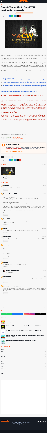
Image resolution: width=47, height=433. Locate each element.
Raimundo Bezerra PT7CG (10, 193)
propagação (23, 364)
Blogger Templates (9, 431)
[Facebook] (10, 16)
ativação (23, 373)
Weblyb (20, 431)
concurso (23, 359)
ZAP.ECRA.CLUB (16, 137)
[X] (18, 16)
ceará (6, 4)
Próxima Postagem (42, 307)
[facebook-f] (17, 314)
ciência (23, 361)
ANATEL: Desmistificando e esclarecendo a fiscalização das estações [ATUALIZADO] (23, 325)
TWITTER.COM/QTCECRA (20, 140)
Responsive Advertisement (23, 397)
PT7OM (5, 228)
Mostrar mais (44, 164)
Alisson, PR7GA (5, 49)
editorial (23, 370)
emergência (23, 356)
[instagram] (29, 314)
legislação (23, 349)
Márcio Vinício (7, 276)
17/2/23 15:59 (44, 270)
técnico (23, 368)
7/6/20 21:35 (44, 218)
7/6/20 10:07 (44, 185)
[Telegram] (15, 16)
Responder (5, 189)
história (23, 358)
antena (23, 371)
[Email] (20, 16)
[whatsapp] (6, 314)
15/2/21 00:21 (44, 236)
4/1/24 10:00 (44, 276)
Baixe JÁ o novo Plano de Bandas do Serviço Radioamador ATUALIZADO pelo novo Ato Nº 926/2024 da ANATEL (25, 336)
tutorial (23, 375)
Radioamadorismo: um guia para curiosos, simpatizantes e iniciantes (21, 340)
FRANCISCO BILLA (7, 236)
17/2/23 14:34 (44, 262)
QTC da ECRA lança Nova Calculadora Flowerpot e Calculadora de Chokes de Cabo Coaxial (25, 320)
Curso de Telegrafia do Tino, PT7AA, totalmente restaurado (7, 176)
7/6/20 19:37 (44, 193)
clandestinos (23, 376)
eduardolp (6, 245)
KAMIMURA (6, 185)
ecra (23, 353)
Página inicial (3, 4)
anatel (23, 354)
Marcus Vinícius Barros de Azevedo (12, 286)
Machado (5, 262)
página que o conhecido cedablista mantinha (19, 56)
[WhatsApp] (12, 16)
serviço (23, 366)
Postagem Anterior (4, 307)
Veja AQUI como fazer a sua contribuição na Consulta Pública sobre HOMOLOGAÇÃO (23, 330)
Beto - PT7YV (6, 218)
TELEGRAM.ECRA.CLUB (18, 138)
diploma (23, 363)
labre (23, 351)
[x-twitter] (40, 314)
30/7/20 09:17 (44, 228)
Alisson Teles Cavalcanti (12, 270)
